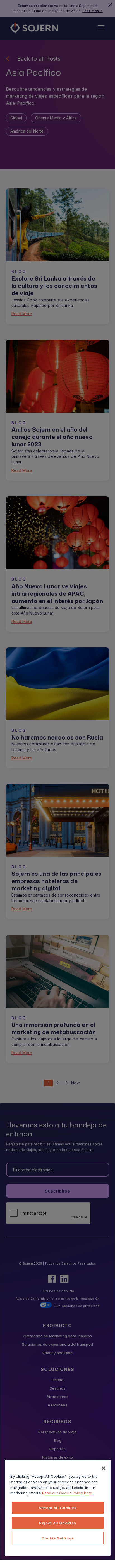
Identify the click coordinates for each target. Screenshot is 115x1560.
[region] (58, 1508)
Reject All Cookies (57, 1523)
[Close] (103, 1468)
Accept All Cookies (58, 1508)
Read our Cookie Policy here (67, 1493)
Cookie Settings (57, 1538)
